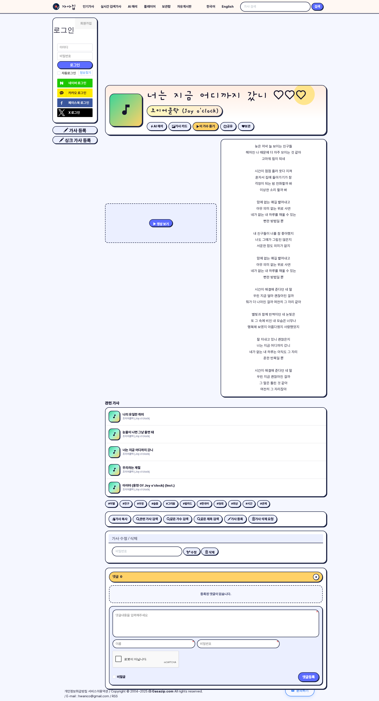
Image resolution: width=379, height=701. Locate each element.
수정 (193, 552)
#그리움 (170, 503)
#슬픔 (155, 503)
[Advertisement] (216, 50)
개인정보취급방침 (75, 691)
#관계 (263, 503)
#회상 (234, 503)
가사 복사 (121, 519)
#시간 (249, 503)
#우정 (140, 503)
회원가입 (86, 23)
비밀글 (121, 677)
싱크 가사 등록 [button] (77, 140)
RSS (115, 696)
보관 (247, 126)
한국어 (211, 7)
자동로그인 (69, 73)
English (228, 7)
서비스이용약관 (98, 691)
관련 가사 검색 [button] (148, 519)
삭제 (211, 552)
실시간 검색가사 (111, 7)
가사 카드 (181, 126)
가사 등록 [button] (77, 130)
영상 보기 (162, 224)
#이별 (111, 503)
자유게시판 (184, 7)
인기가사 (88, 7)
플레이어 (150, 7)
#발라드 (187, 503)
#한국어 (204, 503)
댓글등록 (308, 677)
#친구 (126, 503)
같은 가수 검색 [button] (179, 519)
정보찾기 (85, 73)
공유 (230, 126)
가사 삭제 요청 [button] (264, 519)
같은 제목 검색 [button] (209, 519)
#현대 (220, 503)
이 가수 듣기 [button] (207, 126)
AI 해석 (133, 7)
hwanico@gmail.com (93, 696)
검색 (317, 7)
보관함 (166, 7)
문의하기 (302, 690)
